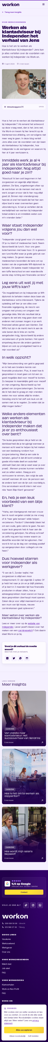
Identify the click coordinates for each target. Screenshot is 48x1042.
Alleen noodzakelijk (17, 1036)
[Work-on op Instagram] (33, 905)
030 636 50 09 (15, 923)
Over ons (6, 952)
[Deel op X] (14, 658)
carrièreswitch (25, 630)
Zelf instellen (33, 1036)
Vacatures (6, 939)
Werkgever (7, 947)
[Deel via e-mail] (27, 658)
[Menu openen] (43, 4)
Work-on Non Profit (10, 989)
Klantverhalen (8, 985)
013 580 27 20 (15, 927)
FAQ (4, 972)
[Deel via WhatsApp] (20, 658)
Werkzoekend (8, 943)
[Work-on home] (10, 4)
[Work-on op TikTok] (26, 905)
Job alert (6, 968)
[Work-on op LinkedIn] (40, 905)
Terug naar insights (13, 12)
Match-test (6, 964)
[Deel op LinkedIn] (7, 658)
